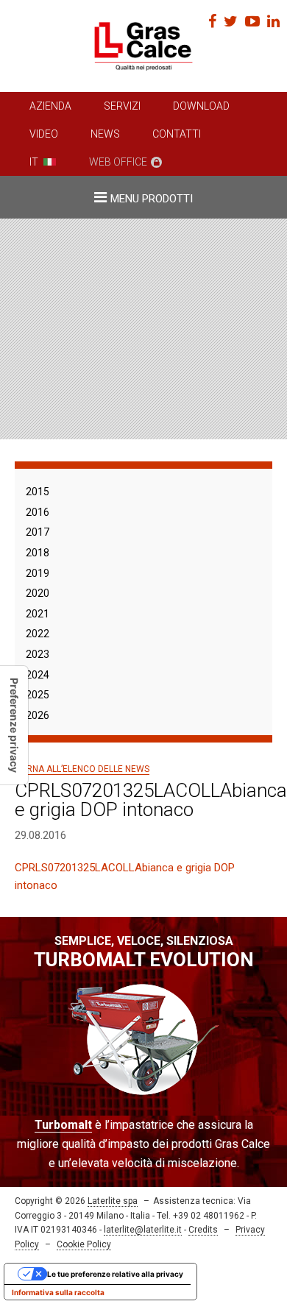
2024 (37, 675)
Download (201, 106)
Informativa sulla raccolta (58, 1292)
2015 (37, 491)
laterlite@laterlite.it (143, 1230)
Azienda (50, 106)
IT (33, 162)
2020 (37, 593)
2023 (37, 654)
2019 (37, 573)
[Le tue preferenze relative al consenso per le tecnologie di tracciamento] (14, 725)
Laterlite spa (113, 1201)
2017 (37, 532)
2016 (37, 512)
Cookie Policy (84, 1244)
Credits (203, 1230)
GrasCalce (143, 46)
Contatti (176, 134)
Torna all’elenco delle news (82, 769)
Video (43, 134)
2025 (37, 695)
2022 (37, 633)
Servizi (122, 106)
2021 (37, 614)
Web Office (118, 162)
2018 (37, 553)
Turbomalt (63, 1125)
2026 (37, 715)
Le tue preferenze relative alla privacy (115, 1273)
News (105, 134)
